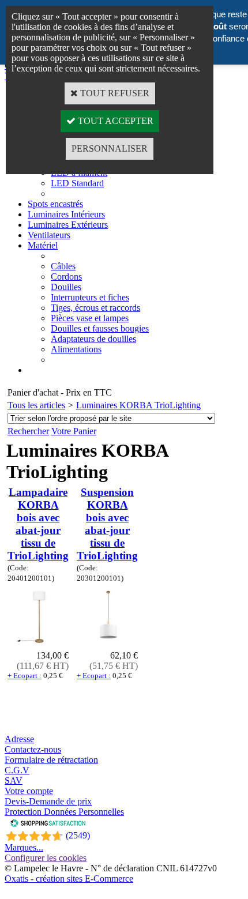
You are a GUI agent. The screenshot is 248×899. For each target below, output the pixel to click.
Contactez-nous (33, 749)
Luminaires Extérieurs (68, 225)
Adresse (19, 739)
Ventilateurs (49, 235)
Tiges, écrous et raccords (95, 308)
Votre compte (29, 791)
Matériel (43, 245)
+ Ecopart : (24, 675)
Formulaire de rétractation (51, 760)
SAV (13, 780)
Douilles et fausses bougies (100, 328)
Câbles (63, 266)
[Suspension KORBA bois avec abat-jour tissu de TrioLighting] (107, 645)
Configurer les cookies (46, 858)
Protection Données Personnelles (64, 812)
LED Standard (77, 183)
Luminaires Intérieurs (66, 214)
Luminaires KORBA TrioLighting (138, 405)
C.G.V (17, 770)
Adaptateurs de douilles (93, 339)
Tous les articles (36, 405)
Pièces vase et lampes (90, 318)
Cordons (66, 276)
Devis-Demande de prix (48, 801)
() (78, 835)
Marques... (24, 847)
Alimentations (76, 349)
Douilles (66, 287)
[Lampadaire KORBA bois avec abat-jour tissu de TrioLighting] (38, 645)
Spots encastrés (55, 204)
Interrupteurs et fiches (90, 297)
